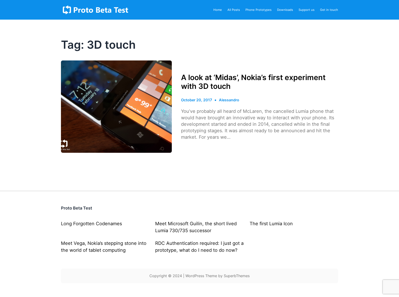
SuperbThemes (237, 275)
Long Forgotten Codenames (91, 223)
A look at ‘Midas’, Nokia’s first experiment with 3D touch (253, 82)
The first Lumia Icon (271, 223)
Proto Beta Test (76, 208)
